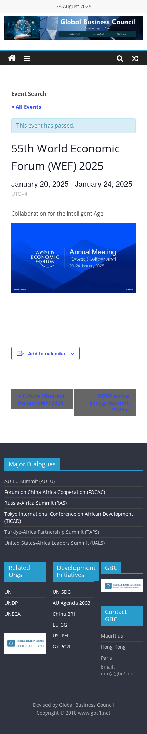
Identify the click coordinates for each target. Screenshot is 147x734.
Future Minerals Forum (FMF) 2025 (41, 399)
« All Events (26, 106)
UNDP (11, 603)
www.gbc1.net (94, 712)
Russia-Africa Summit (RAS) (35, 503)
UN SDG (62, 592)
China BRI (64, 614)
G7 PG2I (61, 646)
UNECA (12, 614)
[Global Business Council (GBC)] (11, 58)
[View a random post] (135, 58)
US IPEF (61, 635)
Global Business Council (86, 705)
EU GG (60, 624)
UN (8, 592)
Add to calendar (46, 353)
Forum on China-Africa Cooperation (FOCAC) (54, 492)
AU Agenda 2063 (71, 603)
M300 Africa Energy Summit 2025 (109, 402)
